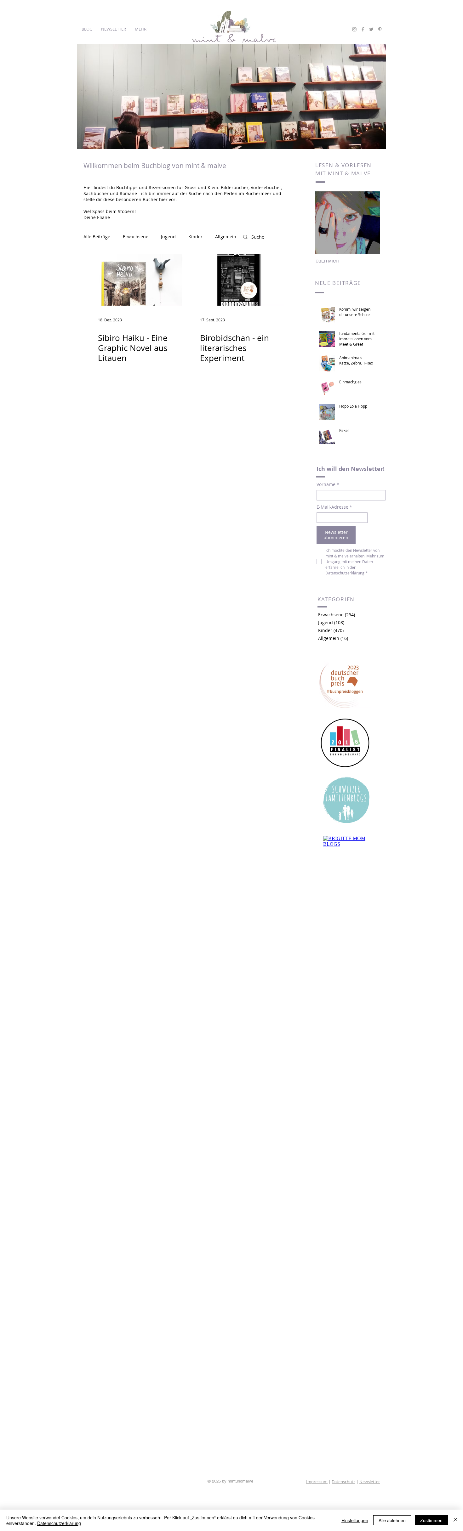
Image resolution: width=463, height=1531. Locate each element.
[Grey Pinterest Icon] (380, 29)
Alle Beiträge (96, 237)
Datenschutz (343, 1481)
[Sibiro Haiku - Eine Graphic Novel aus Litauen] (136, 280)
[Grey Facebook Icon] (363, 29)
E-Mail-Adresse (334, 507)
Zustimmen (431, 1520)
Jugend (168, 237)
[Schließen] (455, 1520)
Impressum (317, 1481)
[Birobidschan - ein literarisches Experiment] (238, 280)
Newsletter (369, 1481)
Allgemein (225, 237)
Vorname (328, 484)
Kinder (195, 237)
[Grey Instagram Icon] (354, 29)
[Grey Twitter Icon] (371, 29)
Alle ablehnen (392, 1520)
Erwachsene (135, 237)
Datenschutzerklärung (59, 1523)
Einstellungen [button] (354, 1520)
